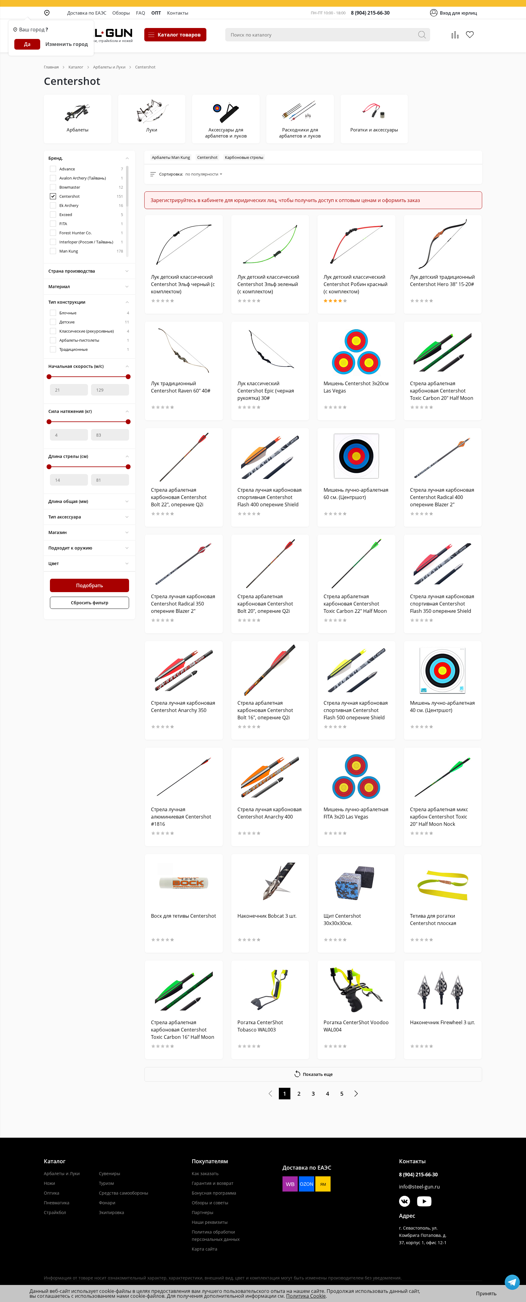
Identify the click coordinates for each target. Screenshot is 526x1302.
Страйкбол (55, 1212)
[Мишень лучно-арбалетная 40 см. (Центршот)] (443, 670)
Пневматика (56, 1203)
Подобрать (89, 585)
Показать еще (318, 1074)
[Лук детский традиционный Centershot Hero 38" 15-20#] (443, 244)
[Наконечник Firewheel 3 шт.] (443, 990)
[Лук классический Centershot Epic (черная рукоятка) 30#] (270, 351)
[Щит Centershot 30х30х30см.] (356, 883)
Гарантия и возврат (212, 1183)
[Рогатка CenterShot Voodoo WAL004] (356, 990)
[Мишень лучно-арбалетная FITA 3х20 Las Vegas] (356, 777)
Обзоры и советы (210, 1203)
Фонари (107, 1203)
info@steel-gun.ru (419, 1186)
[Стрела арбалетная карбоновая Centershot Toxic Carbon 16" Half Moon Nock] (184, 990)
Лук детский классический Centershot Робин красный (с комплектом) (355, 284)
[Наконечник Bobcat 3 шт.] (270, 883)
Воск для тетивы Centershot (183, 916)
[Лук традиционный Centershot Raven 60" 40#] (184, 351)
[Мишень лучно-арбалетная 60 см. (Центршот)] (356, 457)
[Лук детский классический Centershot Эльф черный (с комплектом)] (184, 244)
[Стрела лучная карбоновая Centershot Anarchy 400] (270, 777)
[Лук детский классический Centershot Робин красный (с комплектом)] (356, 244)
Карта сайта (204, 1249)
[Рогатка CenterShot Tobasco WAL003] (270, 990)
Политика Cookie (306, 1296)
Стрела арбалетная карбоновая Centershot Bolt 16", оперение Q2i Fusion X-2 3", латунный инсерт (265, 717)
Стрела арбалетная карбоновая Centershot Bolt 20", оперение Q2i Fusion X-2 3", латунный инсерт (265, 611)
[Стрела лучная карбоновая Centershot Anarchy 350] (184, 670)
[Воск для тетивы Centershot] (184, 883)
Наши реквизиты (210, 1222)
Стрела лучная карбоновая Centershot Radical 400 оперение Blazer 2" (442, 497)
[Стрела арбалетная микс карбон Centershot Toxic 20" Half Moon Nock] (443, 777)
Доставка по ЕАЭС (86, 13)
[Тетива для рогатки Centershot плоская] (443, 883)
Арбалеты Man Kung (171, 157)
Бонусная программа (214, 1193)
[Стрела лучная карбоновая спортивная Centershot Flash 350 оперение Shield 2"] (443, 564)
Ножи (49, 1183)
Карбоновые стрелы (244, 157)
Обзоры (121, 13)
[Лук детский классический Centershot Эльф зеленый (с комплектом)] (270, 244)
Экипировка (111, 1212)
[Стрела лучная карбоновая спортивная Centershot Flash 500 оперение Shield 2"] (356, 670)
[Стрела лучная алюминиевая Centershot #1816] (184, 777)
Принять (486, 1293)
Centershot (207, 157)
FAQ (140, 13)
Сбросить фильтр (89, 603)
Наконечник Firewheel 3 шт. (442, 1022)
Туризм (106, 1183)
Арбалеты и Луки (62, 1173)
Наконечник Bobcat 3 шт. (266, 916)
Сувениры (109, 1173)
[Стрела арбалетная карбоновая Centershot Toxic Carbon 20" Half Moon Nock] (443, 351)
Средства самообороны (123, 1193)
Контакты (177, 13)
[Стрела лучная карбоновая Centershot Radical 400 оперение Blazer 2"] (443, 457)
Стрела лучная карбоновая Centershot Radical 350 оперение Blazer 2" (183, 603)
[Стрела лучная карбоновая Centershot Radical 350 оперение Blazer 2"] (184, 564)
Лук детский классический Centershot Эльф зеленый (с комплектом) (268, 284)
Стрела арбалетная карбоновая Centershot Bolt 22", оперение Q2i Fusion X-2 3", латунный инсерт (179, 504)
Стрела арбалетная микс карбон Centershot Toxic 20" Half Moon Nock (439, 816)
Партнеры (202, 1212)
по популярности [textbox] (201, 174)
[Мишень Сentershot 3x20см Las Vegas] (356, 351)
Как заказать (205, 1173)
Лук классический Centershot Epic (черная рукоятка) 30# (265, 390)
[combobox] (203, 174)
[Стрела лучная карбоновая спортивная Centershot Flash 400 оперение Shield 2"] (270, 457)
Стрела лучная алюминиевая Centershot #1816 (181, 816)
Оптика (51, 1193)
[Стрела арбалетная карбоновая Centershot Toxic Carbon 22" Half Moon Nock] (356, 564)
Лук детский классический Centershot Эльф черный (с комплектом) (183, 284)
